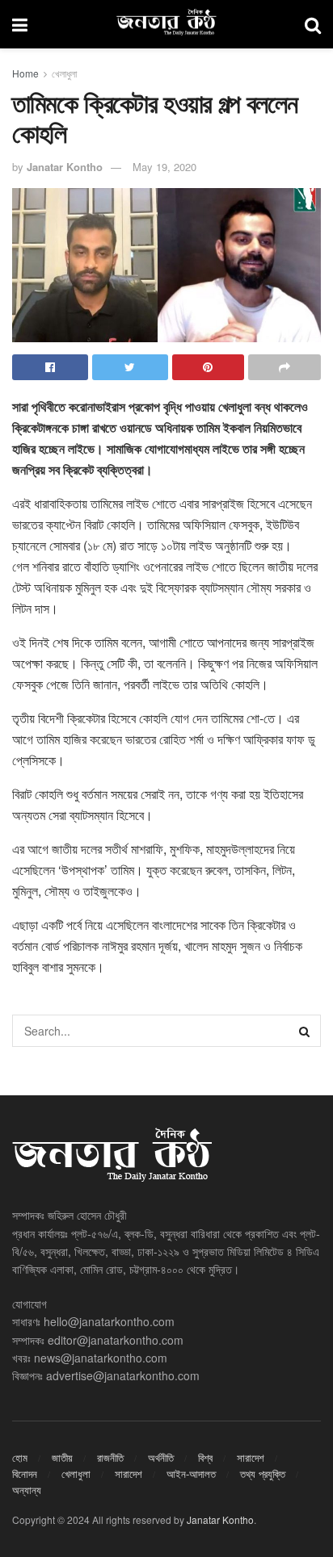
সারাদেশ (250, 1457)
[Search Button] (305, 1031)
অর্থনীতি (161, 1457)
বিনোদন (24, 1473)
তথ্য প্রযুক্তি (262, 1473)
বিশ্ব (205, 1457)
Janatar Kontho (65, 166)
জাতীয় (62, 1457)
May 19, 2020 (164, 166)
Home (25, 73)
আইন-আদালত (191, 1473)
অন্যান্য (26, 1489)
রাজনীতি (110, 1457)
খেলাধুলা (64, 73)
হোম (19, 1457)
